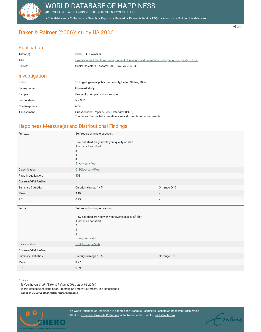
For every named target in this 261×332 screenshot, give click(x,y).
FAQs (155, 18)
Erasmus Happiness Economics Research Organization (165, 311)
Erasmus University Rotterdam (100, 315)
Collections (77, 18)
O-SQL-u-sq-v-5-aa (87, 169)
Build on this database (192, 18)
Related (120, 18)
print (239, 26)
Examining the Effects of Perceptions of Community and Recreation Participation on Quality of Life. (136, 60)
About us (168, 18)
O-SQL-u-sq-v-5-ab (87, 244)
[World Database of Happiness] (31, 12)
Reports (106, 18)
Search (92, 18)
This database (57, 18)
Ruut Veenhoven (165, 315)
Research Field (138, 18)
